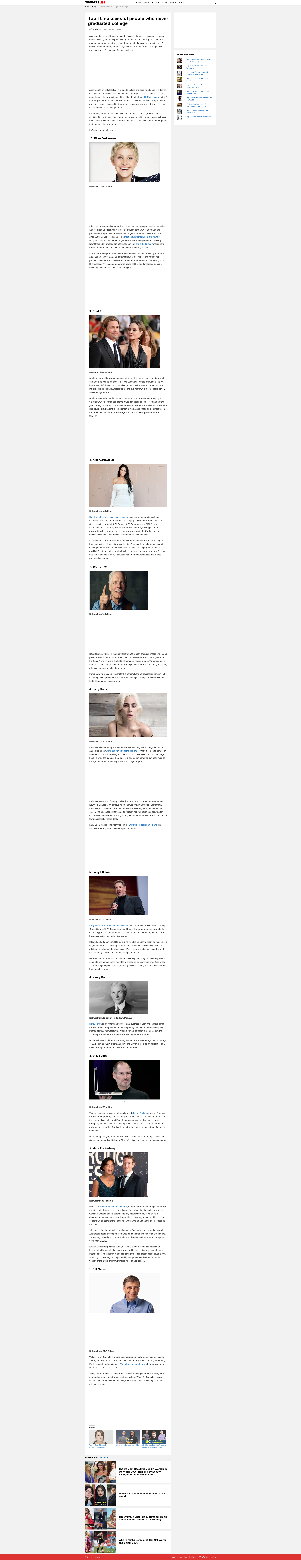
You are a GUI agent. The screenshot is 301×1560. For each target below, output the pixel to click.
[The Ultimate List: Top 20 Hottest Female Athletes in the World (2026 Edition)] (100, 1518)
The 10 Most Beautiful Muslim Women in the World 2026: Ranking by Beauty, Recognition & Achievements (143, 1472)
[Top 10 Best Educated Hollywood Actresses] (101, 1437)
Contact (213, 1557)
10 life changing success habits (127, 1445)
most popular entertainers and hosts (141, 237)
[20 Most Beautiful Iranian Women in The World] (100, 1495)
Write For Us (203, 1557)
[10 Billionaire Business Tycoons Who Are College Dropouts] (154, 1437)
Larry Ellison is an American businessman (109, 925)
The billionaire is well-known (133, 1364)
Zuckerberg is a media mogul (113, 1207)
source (144, 247)
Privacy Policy (182, 1557)
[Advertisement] (128, 70)
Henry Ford (94, 1024)
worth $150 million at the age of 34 (122, 751)
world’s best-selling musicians (143, 825)
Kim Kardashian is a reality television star (108, 517)
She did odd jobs (143, 244)
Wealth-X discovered (149, 97)
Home (173, 1557)
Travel (138, 2)
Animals (155, 2)
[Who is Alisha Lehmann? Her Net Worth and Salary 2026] (100, 1542)
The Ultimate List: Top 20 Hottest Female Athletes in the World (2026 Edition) (143, 1518)
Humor (164, 2)
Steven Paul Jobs (140, 1113)
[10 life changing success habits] (128, 1437)
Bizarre (173, 2)
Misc (181, 2)
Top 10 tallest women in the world (198, 117)
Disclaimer (193, 1557)
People (146, 2)
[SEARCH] (214, 2)
